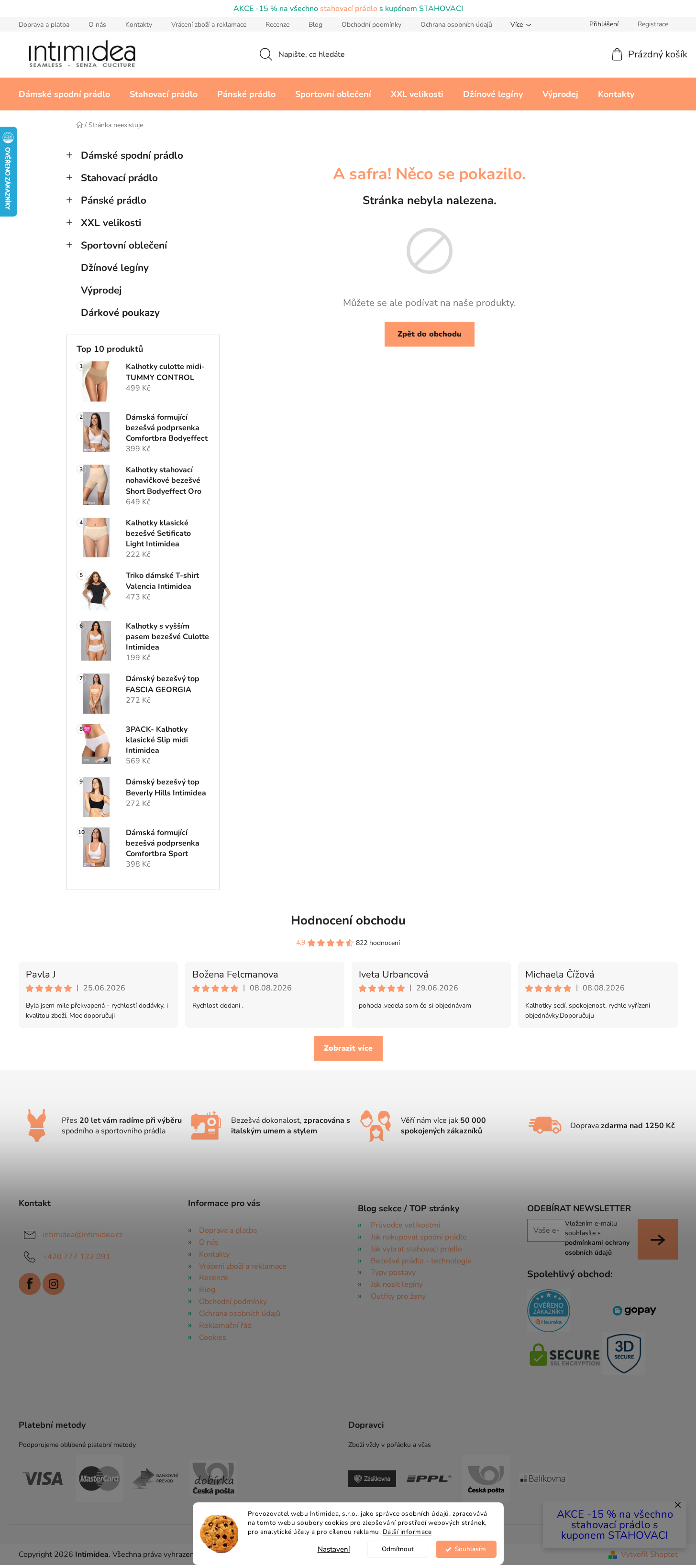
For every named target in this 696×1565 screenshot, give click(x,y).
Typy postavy (393, 1272)
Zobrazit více (348, 1048)
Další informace (407, 1531)
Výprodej (101, 290)
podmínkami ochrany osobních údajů (597, 1247)
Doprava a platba (44, 24)
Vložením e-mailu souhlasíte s (597, 1238)
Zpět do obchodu (430, 334)
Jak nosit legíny (397, 1284)
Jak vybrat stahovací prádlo (416, 1249)
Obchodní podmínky (371, 24)
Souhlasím (470, 1549)
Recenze (277, 24)
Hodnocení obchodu (348, 920)
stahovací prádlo (348, 8)
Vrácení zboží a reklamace (208, 24)
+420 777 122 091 (76, 1256)
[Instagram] (54, 1284)
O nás (97, 24)
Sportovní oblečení (124, 245)
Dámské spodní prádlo (132, 155)
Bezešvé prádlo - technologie (421, 1261)
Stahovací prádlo (119, 178)
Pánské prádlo (113, 200)
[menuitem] (64, 94)
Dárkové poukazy (120, 312)
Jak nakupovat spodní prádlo (419, 1237)
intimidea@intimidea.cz (82, 1234)
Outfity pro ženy (398, 1296)
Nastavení (334, 1549)
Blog (315, 24)
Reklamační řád (225, 1325)
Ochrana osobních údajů (456, 24)
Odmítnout (398, 1549)
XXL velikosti (111, 222)
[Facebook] (30, 1284)
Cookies (212, 1337)
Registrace (653, 24)
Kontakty (138, 24)
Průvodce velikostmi (406, 1225)
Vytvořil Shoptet (649, 1554)
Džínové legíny (115, 267)
